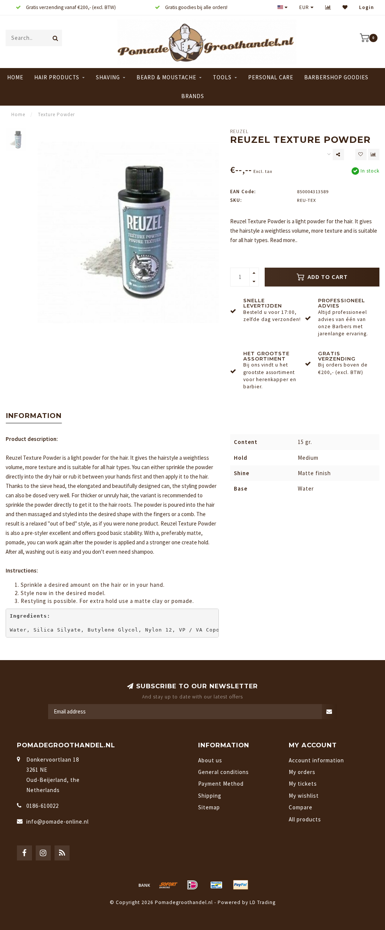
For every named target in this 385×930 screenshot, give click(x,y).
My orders (302, 772)
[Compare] (328, 7)
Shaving (108, 77)
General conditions (223, 772)
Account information (316, 760)
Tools (222, 77)
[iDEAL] (192, 885)
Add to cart (327, 277)
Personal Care (270, 77)
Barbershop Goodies (336, 77)
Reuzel (239, 131)
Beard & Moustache (166, 77)
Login (366, 7)
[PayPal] (240, 885)
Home (15, 77)
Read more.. (283, 240)
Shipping (209, 795)
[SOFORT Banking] (168, 885)
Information (34, 416)
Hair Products (56, 77)
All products (305, 819)
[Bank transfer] (144, 885)
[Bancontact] (216, 885)
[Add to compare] (373, 154)
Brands (192, 96)
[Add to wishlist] (361, 154)
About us (210, 760)
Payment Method (221, 783)
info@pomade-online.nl (57, 821)
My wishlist (304, 795)
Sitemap (209, 807)
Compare (300, 807)
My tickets (303, 783)
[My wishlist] (345, 7)
